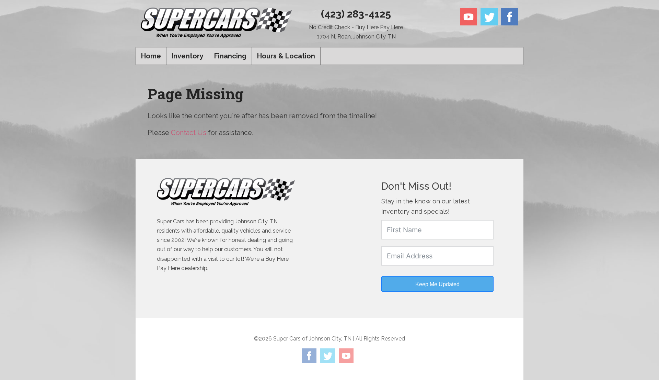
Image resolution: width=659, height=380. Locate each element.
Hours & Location (286, 56)
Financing (230, 56)
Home (151, 56)
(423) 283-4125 (356, 14)
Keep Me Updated (437, 284)
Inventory (188, 56)
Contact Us (188, 132)
